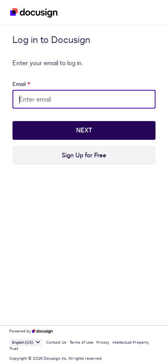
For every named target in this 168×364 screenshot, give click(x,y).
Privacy (103, 342)
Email (21, 84)
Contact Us (56, 342)
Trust (13, 349)
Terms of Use (81, 342)
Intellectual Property (131, 342)
